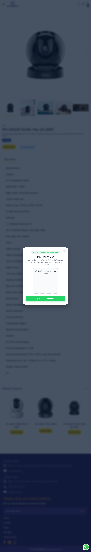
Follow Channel (47, 299)
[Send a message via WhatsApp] (86, 547)
